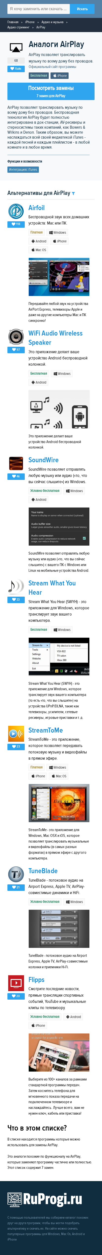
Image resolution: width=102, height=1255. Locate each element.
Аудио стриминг (18, 27)
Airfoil (36, 208)
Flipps (36, 979)
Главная (12, 22)
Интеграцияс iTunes (23, 170)
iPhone (30, 22)
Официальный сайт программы (52, 66)
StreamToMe (45, 730)
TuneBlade (43, 871)
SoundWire (43, 460)
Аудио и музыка (52, 22)
